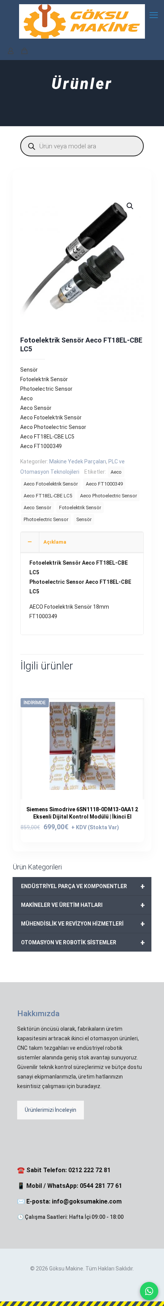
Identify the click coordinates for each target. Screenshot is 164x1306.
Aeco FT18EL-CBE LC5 (48, 496)
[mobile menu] (153, 15)
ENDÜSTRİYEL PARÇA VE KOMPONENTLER (83, 886)
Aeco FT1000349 (104, 484)
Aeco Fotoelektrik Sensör (51, 484)
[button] (130, 206)
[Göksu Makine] (82, 21)
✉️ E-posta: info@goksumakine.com (69, 1201)
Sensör (84, 519)
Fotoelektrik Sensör (80, 507)
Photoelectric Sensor (46, 519)
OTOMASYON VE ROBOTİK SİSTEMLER (83, 942)
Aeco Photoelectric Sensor (108, 496)
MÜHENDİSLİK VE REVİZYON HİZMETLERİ (83, 923)
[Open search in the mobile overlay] (82, 146)
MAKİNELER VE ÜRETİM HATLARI (83, 905)
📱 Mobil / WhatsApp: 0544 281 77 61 (69, 1185)
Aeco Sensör (37, 507)
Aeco (116, 472)
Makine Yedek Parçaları (77, 461)
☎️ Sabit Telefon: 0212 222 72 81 (64, 1170)
